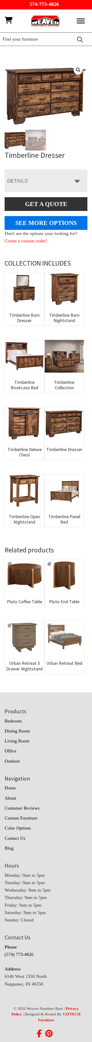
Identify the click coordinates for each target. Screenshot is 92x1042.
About (10, 798)
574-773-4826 (44, 4)
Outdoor (12, 761)
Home (10, 787)
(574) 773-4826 (19, 954)
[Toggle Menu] (81, 20)
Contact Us (15, 838)
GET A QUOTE (46, 204)
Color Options (18, 828)
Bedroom (13, 721)
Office (10, 750)
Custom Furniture (21, 818)
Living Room (17, 740)
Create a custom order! (26, 240)
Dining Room (17, 730)
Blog (9, 848)
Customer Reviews (22, 808)
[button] (78, 70)
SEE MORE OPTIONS (46, 223)
